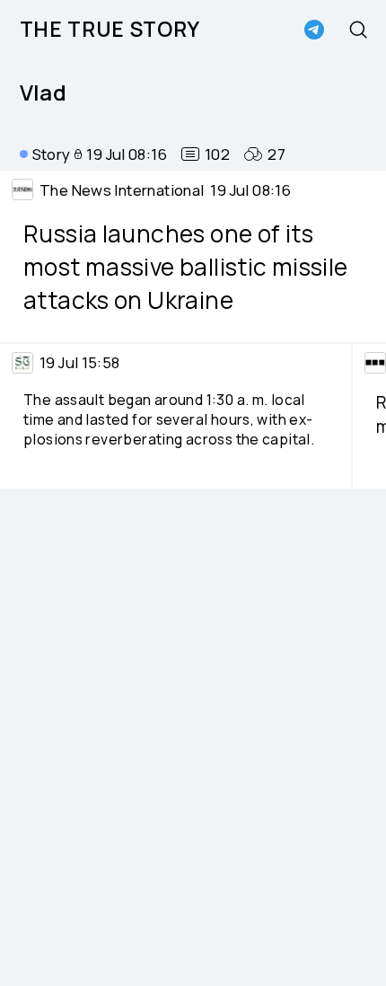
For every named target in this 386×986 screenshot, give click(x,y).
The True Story (110, 29)
